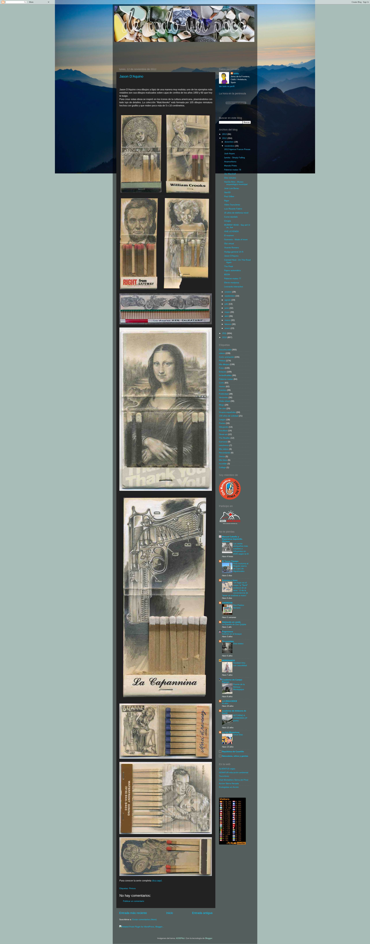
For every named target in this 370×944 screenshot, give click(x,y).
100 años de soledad (228, 416)
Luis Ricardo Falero (233, 209)
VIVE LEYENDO (231, 231)
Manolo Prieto (230, 165)
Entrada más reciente (133, 913)
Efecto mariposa (231, 282)
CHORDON (227, 603)
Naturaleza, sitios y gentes (235, 756)
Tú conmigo (228, 641)
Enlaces (222, 372)
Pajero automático (232, 270)
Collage (222, 467)
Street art (223, 434)
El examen (229, 235)
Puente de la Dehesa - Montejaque (239, 687)
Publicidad (223, 394)
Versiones (223, 397)
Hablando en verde (231, 622)
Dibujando (223, 427)
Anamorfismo (230, 161)
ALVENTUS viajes (227, 769)
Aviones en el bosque (232, 634)
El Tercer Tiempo (230, 561)
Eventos (222, 390)
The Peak (228, 266)
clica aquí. (157, 880)
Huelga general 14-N (233, 252)
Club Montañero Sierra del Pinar (233, 780)
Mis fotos (223, 460)
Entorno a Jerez (229, 580)
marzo (228, 320)
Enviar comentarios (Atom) (144, 919)
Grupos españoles (227, 412)
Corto (221, 383)
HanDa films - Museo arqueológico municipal (235, 183)
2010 (224, 337)
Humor (222, 386)
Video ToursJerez (232, 204)
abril (227, 316)
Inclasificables (225, 375)
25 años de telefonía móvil (236, 213)
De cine (222, 408)
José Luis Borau (231, 188)
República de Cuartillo (233, 751)
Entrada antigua (202, 913)
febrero (228, 324)
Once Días (238, 735)
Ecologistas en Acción (229, 787)
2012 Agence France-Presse (237, 149)
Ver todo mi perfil (226, 86)
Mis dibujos (224, 364)
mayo (227, 312)
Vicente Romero (231, 247)
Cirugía (227, 221)
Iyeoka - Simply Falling (234, 157)
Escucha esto (225, 349)
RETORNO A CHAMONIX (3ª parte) (240, 718)
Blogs (221, 405)
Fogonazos (227, 631)
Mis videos (224, 449)
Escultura (223, 430)
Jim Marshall (230, 174)
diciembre (229, 142)
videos (222, 353)
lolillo (236, 73)
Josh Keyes (229, 153)
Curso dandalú (231, 217)
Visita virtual (224, 401)
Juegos (222, 419)
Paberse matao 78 (232, 170)
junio (227, 308)
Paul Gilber (229, 196)
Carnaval (223, 441)
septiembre (230, 296)
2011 (224, 333)
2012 (224, 138)
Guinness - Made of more (236, 239)
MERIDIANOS (228, 660)
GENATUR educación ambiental (233, 772)
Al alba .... (226, 703)
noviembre (230, 146)
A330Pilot (180, 938)
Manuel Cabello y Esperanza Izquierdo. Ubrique (232, 538)
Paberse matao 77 (232, 278)
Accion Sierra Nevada (229, 783)
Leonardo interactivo (233, 286)
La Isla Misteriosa (230, 732)
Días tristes (238, 644)
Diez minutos (230, 178)
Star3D (227, 192)
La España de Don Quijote (234, 624)
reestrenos (224, 445)
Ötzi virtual (229, 243)
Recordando (224, 452)
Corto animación (226, 357)
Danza (222, 456)
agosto (228, 300)
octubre (228, 292)
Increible (223, 463)
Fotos (221, 368)
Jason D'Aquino (131, 76)
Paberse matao (226, 379)
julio (227, 304)
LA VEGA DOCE (229, 701)
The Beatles (224, 438)
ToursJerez (224, 776)
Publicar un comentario (133, 901)
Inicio (169, 913)
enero (228, 328)
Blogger (208, 938)
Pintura (132, 888)
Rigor (226, 200)
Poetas (222, 423)
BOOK (227, 274)
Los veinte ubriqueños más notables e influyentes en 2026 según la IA (241, 549)
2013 (224, 134)
